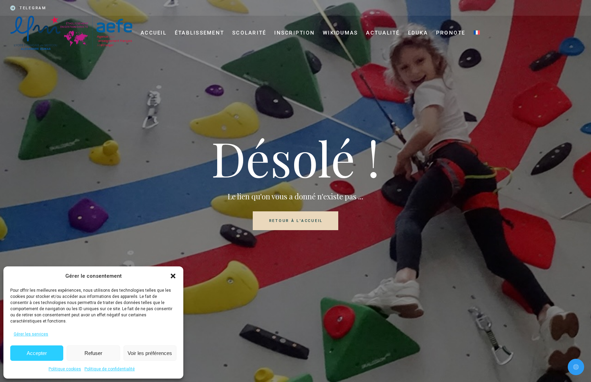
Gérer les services (31, 334)
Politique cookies (65, 369)
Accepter (37, 353)
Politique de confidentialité (109, 369)
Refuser (93, 353)
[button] (173, 276)
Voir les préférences (150, 353)
